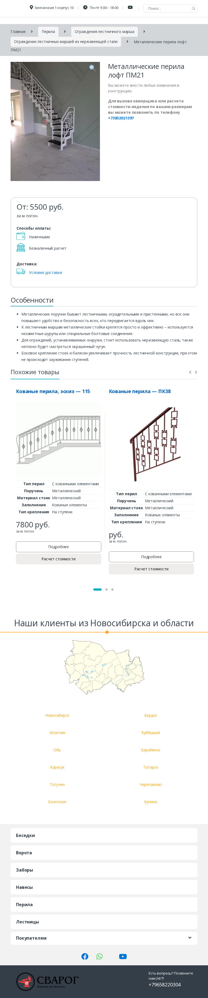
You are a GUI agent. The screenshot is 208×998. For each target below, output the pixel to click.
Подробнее (58, 546)
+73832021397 (121, 117)
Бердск (150, 715)
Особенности (32, 299)
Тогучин (57, 784)
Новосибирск (57, 715)
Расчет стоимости (58, 558)
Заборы (24, 870)
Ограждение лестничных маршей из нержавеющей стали (66, 41)
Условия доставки (45, 272)
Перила (48, 31)
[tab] (32, 301)
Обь (57, 749)
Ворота (24, 853)
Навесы (24, 887)
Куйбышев (150, 732)
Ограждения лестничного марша (104, 31)
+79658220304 (165, 984)
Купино (150, 801)
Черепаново (151, 784)
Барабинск (150, 749)
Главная (18, 31)
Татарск (150, 767)
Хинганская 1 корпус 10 (54, 7)
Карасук (57, 767)
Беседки (25, 835)
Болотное (57, 801)
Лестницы (27, 922)
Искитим (57, 732)
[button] (97, 589)
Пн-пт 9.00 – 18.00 (103, 7)
